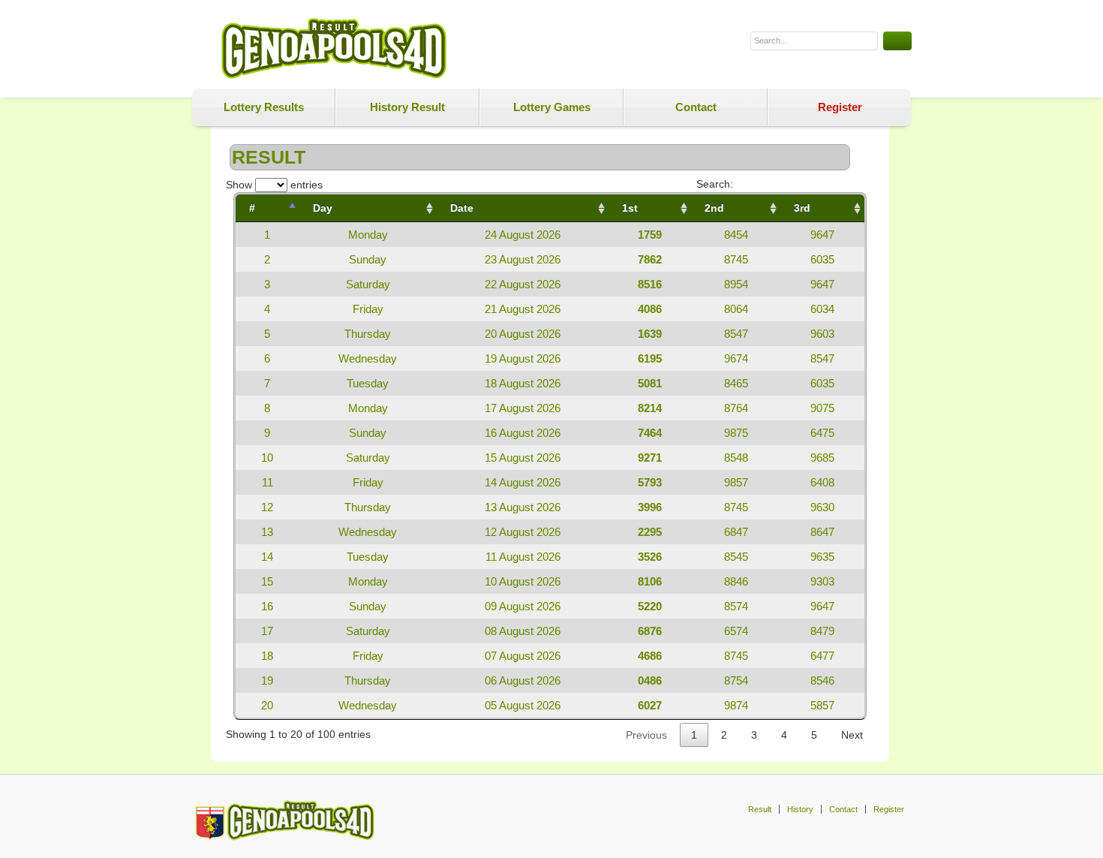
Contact (696, 107)
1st (630, 208)
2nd (714, 208)
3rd (802, 208)
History (800, 809)
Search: (714, 184)
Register (840, 107)
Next (852, 735)
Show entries (274, 185)
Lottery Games (552, 107)
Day (322, 208)
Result (759, 809)
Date (461, 208)
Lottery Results (264, 107)
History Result (407, 107)
